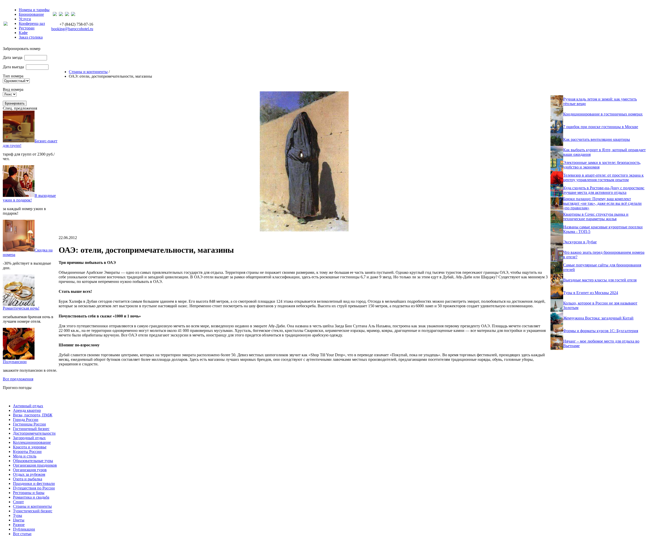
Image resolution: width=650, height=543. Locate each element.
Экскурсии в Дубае (580, 242)
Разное (19, 524)
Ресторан (27, 28)
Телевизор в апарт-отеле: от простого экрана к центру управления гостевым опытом (603, 177)
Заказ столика (31, 37)
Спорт (18, 502)
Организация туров (30, 470)
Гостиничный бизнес (31, 429)
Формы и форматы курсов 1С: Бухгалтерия (600, 331)
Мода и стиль (24, 456)
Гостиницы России (29, 424)
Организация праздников (35, 465)
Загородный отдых (29, 438)
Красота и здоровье (29, 447)
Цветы (18, 520)
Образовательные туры (33, 461)
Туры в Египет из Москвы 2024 (590, 293)
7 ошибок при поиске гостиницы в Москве (600, 127)
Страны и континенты (88, 72)
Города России (25, 419)
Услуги (25, 19)
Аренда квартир (27, 410)
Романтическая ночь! (21, 308)
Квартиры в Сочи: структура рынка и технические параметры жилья (595, 216)
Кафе (23, 32)
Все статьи (22, 534)
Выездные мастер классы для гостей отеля (600, 280)
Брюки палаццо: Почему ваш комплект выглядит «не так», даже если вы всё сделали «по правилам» (602, 203)
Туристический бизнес (32, 511)
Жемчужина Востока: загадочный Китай (598, 318)
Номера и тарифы (34, 10)
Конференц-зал (32, 23)
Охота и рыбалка (27, 479)
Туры (17, 515)
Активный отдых (28, 406)
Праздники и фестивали (34, 483)
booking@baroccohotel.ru (72, 29)
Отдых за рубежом (29, 474)
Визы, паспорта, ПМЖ (32, 415)
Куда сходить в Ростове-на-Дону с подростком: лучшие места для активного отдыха (603, 190)
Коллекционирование (32, 442)
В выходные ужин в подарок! (29, 197)
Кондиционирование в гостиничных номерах (603, 114)
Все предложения (18, 379)
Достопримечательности (34, 433)
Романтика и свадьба (31, 497)
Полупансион (15, 362)
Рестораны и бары (28, 492)
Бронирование (31, 14)
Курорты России (27, 451)
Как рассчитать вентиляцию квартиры (596, 139)
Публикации (24, 529)
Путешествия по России (34, 488)
